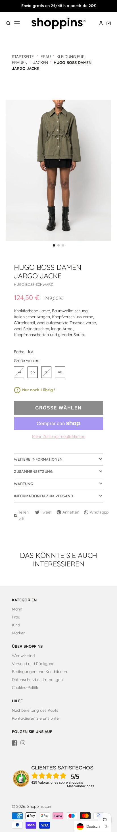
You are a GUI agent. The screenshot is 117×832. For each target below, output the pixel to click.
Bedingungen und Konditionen (39, 671)
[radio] (19, 372)
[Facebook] (14, 743)
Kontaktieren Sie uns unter (36, 718)
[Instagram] (23, 743)
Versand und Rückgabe (33, 663)
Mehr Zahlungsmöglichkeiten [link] (58, 436)
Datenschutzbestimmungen (37, 679)
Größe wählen (26, 360)
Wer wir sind (23, 655)
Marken (19, 633)
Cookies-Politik (25, 687)
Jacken (40, 62)
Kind (16, 625)
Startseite (23, 56)
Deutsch (93, 826)
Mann (17, 609)
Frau (46, 56)
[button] (54, 245)
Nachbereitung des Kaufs (35, 710)
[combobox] (92, 826)
